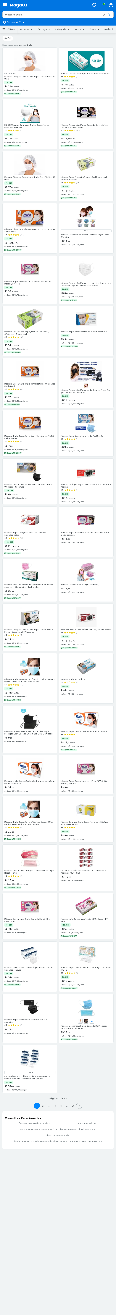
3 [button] (49, 1105)
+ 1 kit (86, 231)
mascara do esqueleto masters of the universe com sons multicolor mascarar (58, 1129)
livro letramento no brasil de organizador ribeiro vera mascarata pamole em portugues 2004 (58, 1141)
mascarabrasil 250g (87, 1123)
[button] (104, 14)
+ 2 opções (30, 1072)
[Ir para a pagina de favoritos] (94, 5)
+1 (92, 1021)
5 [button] (61, 1105)
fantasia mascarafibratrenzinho (34, 1123)
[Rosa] (86, 385)
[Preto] (86, 1021)
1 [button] (36, 1105)
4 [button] (55, 1105)
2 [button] (43, 1105)
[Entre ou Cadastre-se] (111, 5)
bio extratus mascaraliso (58, 1135)
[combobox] (58, 14)
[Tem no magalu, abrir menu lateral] (5, 4)
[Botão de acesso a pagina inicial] (49, 5)
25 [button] (73, 1105)
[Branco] (80, 1021)
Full (9, 38)
